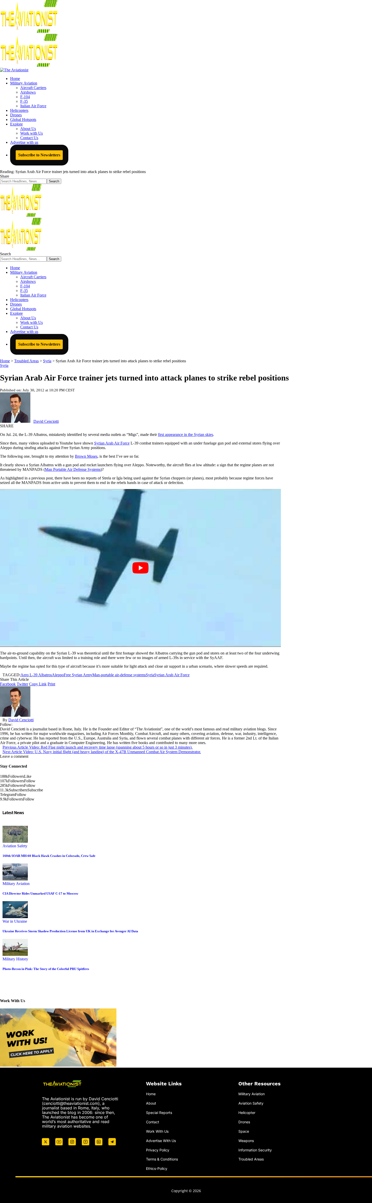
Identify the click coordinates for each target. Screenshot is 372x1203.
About (151, 1103)
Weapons (246, 1140)
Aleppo (58, 675)
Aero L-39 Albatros (36, 675)
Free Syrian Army (78, 675)
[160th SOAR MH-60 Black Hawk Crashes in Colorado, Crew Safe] (15, 841)
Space (243, 1131)
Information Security (255, 1150)
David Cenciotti (46, 421)
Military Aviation (16, 883)
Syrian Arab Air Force (112, 443)
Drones (244, 1122)
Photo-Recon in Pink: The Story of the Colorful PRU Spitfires (46, 969)
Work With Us (157, 1131)
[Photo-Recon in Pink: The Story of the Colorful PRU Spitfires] (15, 954)
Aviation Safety (15, 846)
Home (151, 1094)
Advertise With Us (161, 1140)
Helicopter (246, 1112)
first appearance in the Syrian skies (185, 434)
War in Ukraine (15, 921)
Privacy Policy (157, 1150)
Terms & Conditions (162, 1159)
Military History (15, 959)
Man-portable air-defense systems (119, 675)
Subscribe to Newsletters (39, 155)
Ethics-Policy (156, 1168)
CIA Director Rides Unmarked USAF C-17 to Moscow (40, 893)
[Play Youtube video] (140, 568)
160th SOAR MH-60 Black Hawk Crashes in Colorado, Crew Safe (49, 856)
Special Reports (159, 1112)
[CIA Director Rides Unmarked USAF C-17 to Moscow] (15, 879)
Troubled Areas (251, 1159)
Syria (4, 365)
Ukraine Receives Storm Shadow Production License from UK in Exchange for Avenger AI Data (70, 931)
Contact (152, 1122)
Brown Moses (86, 456)
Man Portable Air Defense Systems (73, 469)
